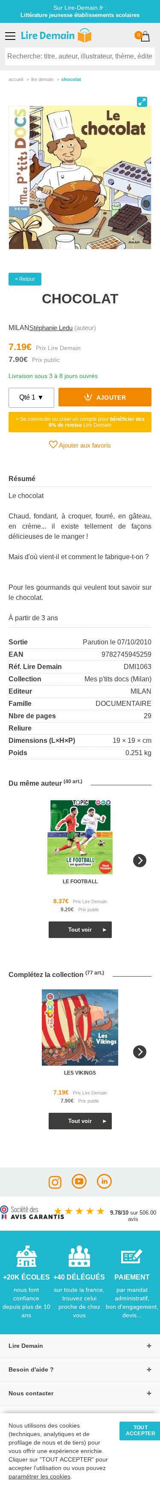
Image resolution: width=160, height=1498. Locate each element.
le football (80, 882)
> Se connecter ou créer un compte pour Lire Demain (80, 422)
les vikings (80, 1073)
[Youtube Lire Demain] (79, 1186)
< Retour (25, 279)
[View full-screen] (142, 102)
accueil (16, 79)
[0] (145, 37)
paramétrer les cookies (39, 1476)
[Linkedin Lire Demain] (104, 1186)
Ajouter (110, 398)
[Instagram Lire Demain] (55, 1186)
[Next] (139, 860)
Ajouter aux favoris (84, 445)
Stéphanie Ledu (51, 327)
